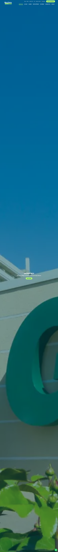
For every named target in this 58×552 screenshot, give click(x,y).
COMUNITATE (47, 4)
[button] (56, 550)
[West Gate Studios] (8, 3)
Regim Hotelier (38, 1)
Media (28, 1)
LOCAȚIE (25, 4)
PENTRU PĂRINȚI (36, 4)
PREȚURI (52, 4)
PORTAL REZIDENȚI (50, 1)
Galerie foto (31, 1)
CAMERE (30, 4)
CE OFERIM (42, 4)
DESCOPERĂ (29, 278)
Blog (25, 1)
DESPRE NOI (21, 4)
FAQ (34, 1)
